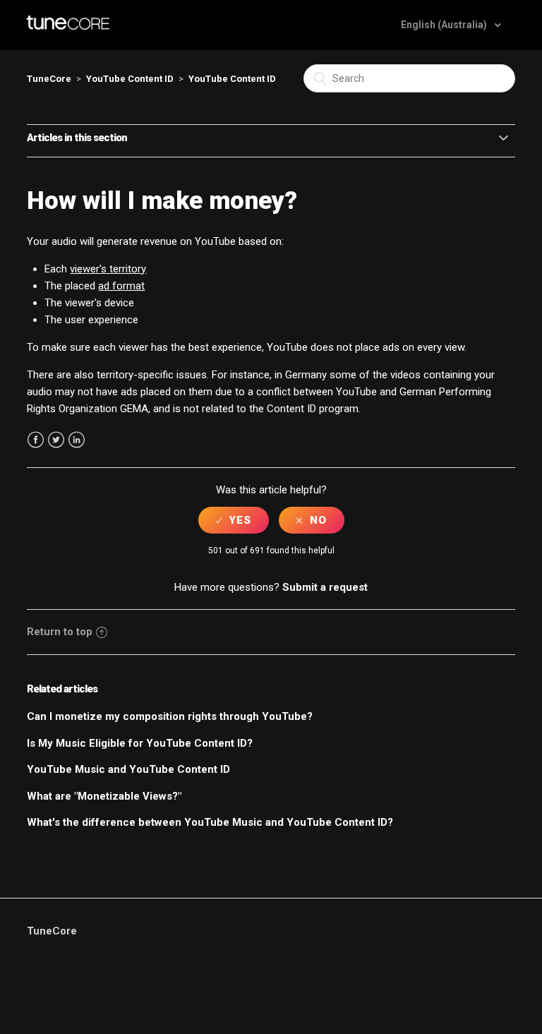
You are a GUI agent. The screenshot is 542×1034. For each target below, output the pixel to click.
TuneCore (49, 78)
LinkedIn (76, 440)
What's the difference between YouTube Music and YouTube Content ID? (210, 822)
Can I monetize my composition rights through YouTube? (170, 716)
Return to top (59, 631)
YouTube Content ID (130, 78)
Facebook (35, 440)
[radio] (233, 520)
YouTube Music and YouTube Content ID (128, 769)
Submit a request (325, 587)
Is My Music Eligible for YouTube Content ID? (140, 743)
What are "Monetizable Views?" (104, 796)
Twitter (56, 440)
